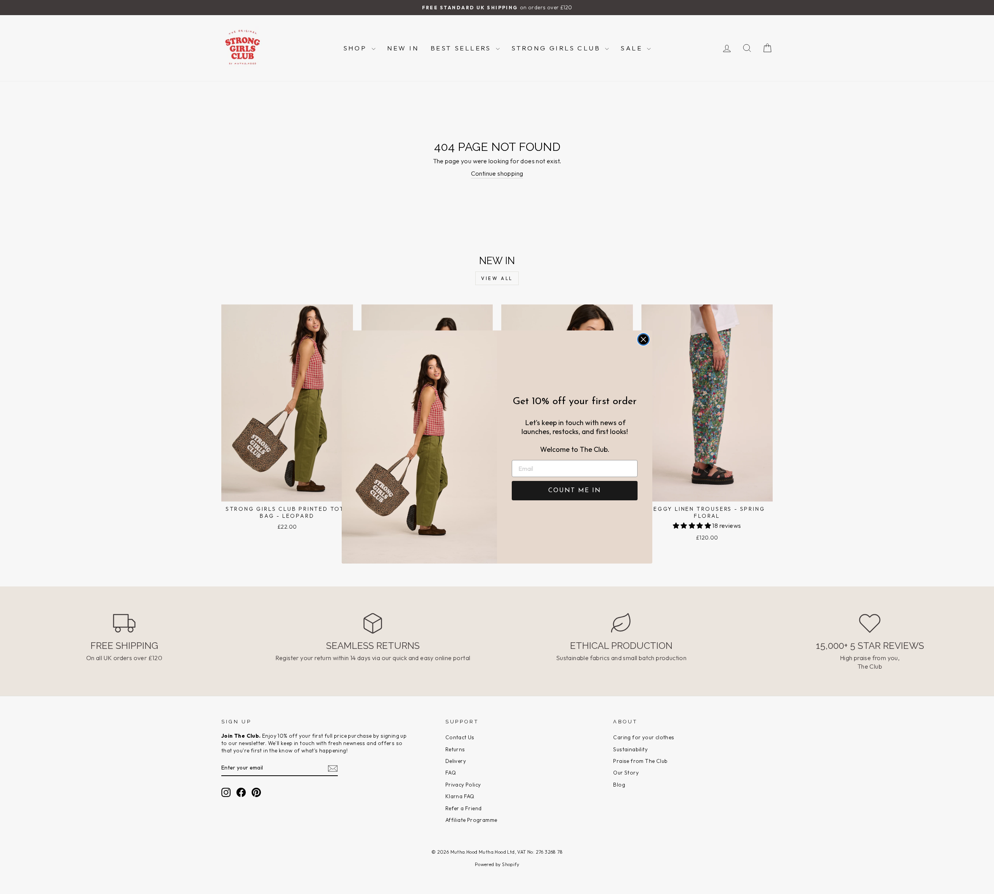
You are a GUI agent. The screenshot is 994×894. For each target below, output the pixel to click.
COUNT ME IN (574, 491)
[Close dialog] (643, 339)
